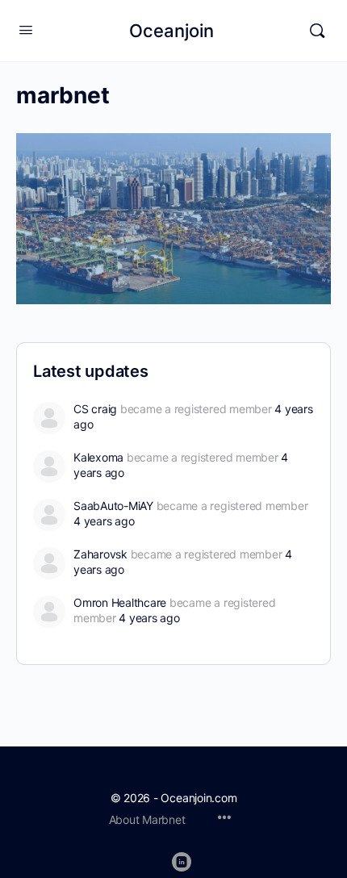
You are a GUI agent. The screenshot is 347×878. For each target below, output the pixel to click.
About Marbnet (147, 819)
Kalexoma (98, 457)
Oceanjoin (171, 30)
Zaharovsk (100, 554)
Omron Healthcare (119, 602)
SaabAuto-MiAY (113, 505)
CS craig (95, 409)
